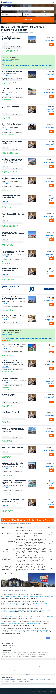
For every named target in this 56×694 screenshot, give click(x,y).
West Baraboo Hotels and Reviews (8, 652)
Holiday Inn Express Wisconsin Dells (10, 632)
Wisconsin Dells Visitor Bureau (8, 672)
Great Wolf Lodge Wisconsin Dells (13, 124)
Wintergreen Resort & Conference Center (30, 617)
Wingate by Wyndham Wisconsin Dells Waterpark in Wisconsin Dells (13, 298)
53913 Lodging (4, 679)
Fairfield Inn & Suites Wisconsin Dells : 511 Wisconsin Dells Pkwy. (14, 482)
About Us (8, 689)
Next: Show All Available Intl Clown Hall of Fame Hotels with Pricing (26, 520)
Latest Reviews (51, 76)
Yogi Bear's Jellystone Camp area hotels (35, 664)
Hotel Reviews (51, 200)
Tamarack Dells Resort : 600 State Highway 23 (13, 500)
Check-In (3, 11)
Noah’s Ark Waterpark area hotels (8, 668)
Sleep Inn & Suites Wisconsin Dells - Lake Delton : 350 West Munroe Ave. (13, 429)
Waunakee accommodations (36, 656)
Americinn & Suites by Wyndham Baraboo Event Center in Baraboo (12, 38)
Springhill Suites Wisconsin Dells (31, 623)
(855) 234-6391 (41, 689)
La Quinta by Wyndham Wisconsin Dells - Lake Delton (13, 361)
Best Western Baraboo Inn (12, 71)
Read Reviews (51, 42)
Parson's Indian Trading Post (7, 666)
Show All (28, 659)
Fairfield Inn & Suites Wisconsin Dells (10, 623)
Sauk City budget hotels (6, 656)
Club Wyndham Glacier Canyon (14, 316)
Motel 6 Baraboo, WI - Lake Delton (12, 89)
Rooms (45, 11)
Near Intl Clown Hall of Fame (7, 6)
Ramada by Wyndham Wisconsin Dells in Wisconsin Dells (13, 233)
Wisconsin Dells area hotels (7, 654)
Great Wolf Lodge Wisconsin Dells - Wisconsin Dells (13, 107)
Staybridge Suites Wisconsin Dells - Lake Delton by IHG (15, 630)
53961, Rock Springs (5, 681)
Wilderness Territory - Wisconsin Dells (10, 395)
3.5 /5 (49, 532)
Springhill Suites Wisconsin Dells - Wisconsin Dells (12, 463)
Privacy (20, 689)
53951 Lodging (39, 679)
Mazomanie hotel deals (24, 656)
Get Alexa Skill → (6, 67)
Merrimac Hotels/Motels (43, 652)
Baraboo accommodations (23, 652)
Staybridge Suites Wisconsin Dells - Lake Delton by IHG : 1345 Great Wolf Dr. (13, 160)
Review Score (51, 111)
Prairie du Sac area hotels (20, 654)
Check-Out (25, 11)
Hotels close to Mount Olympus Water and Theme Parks (29, 668)
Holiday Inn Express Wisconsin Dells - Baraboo (14, 251)
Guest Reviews (51, 349)
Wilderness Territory (6, 603)
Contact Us (3, 689)
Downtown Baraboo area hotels (19, 664)
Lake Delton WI (33, 652)
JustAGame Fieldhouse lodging (8, 670)
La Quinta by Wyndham (11, 378)
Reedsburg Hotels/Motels (32, 654)
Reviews (52, 129)
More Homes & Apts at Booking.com (10, 287)
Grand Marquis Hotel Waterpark (14, 345)
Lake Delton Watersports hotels (21, 666)
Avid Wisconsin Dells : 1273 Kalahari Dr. (12, 142)
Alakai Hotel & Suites (48, 617)
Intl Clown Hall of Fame (6, 664)
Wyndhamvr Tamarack (10, 412)
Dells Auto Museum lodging (35, 666)
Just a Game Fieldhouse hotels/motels (24, 670)
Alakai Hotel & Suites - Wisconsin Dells (10, 269)
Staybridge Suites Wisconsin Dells (13, 178)
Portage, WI (15, 656)
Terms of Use (14, 689)
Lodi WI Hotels (42, 654)
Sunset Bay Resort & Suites (12, 447)
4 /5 (49, 541)
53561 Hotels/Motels (21, 679)
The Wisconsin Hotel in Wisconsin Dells (11, 196)
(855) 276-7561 (7, 61)
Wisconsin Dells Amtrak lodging (40, 670)
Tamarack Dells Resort (18, 603)
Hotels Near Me (25, 689)
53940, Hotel (20, 681)
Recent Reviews (50, 237)
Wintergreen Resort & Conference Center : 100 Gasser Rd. (14, 214)
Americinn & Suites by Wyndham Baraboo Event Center (26, 604)
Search (48, 638)
